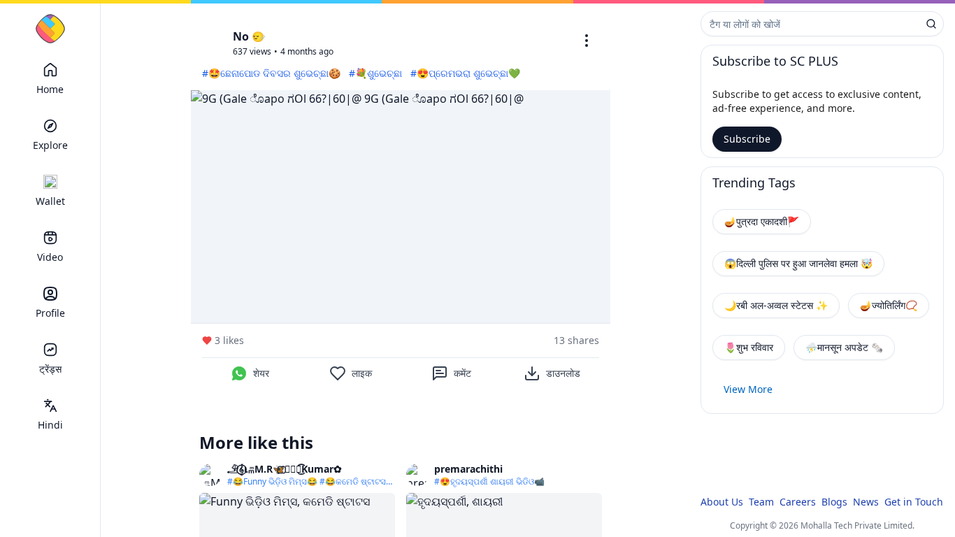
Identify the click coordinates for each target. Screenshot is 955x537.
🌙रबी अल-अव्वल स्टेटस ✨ (776, 305)
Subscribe (747, 138)
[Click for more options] (586, 40)
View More (748, 389)
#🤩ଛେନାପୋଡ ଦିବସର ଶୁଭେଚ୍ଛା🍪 (271, 73)
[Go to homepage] (50, 28)
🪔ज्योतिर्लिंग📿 (888, 305)
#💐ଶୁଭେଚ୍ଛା (375, 73)
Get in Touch (913, 501)
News (866, 501)
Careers (798, 501)
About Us (722, 501)
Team (761, 501)
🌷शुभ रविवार (748, 347)
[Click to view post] (400, 206)
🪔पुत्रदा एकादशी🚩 (761, 221)
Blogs (834, 501)
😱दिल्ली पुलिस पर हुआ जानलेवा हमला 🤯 (798, 263)
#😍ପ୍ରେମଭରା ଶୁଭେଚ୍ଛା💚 (465, 73)
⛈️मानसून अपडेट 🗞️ (844, 347)
